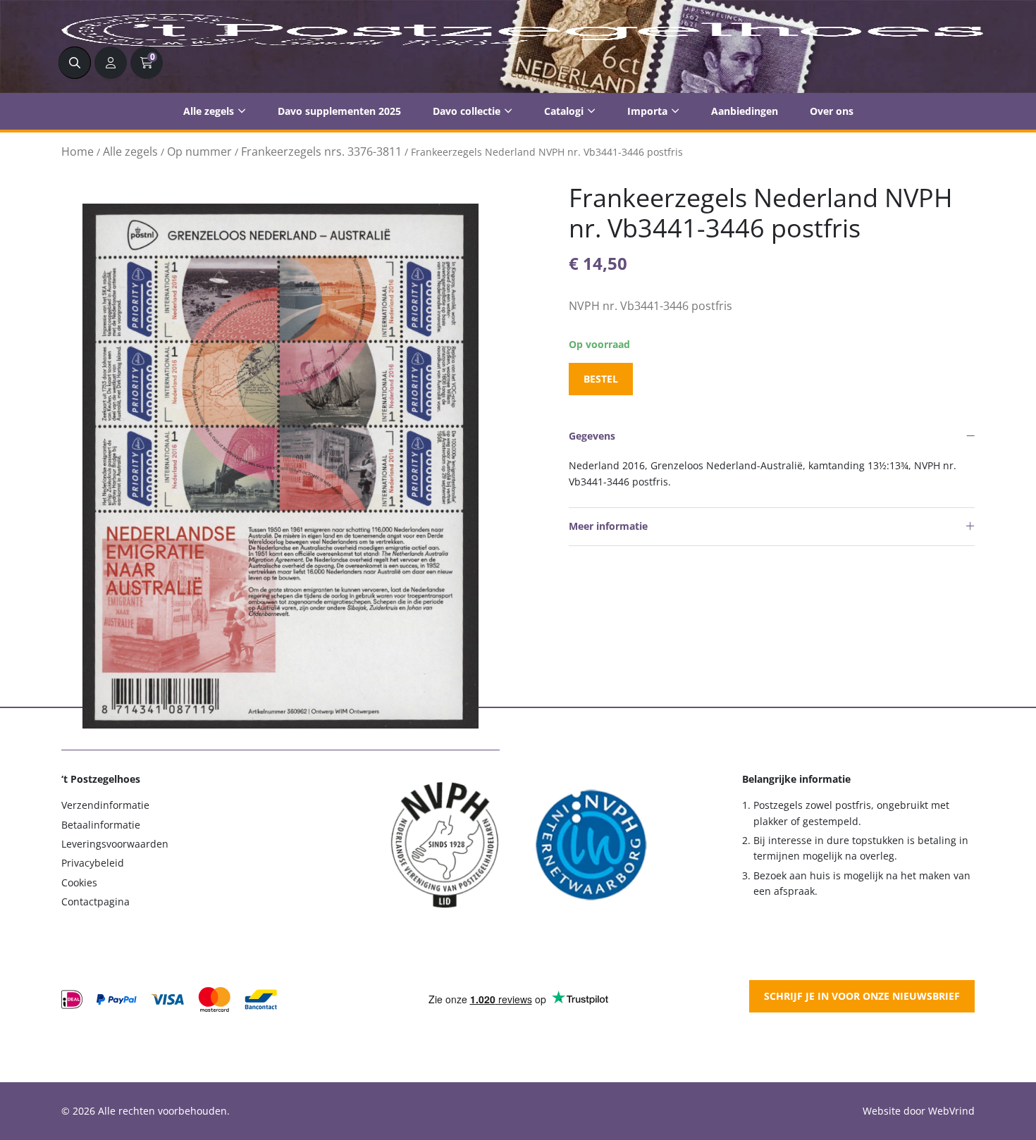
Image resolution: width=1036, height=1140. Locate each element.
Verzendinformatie (105, 805)
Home (77, 151)
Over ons (831, 111)
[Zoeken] (74, 63)
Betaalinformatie (100, 824)
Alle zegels (208, 111)
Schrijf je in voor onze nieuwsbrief (862, 996)
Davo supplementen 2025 (339, 111)
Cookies (79, 882)
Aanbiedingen (744, 111)
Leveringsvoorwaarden (114, 843)
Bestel (601, 378)
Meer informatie (608, 526)
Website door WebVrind (919, 1110)
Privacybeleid (92, 862)
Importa (647, 111)
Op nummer (199, 151)
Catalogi (564, 111)
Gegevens (592, 435)
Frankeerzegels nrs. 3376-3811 (321, 151)
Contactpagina (95, 901)
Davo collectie (466, 111)
